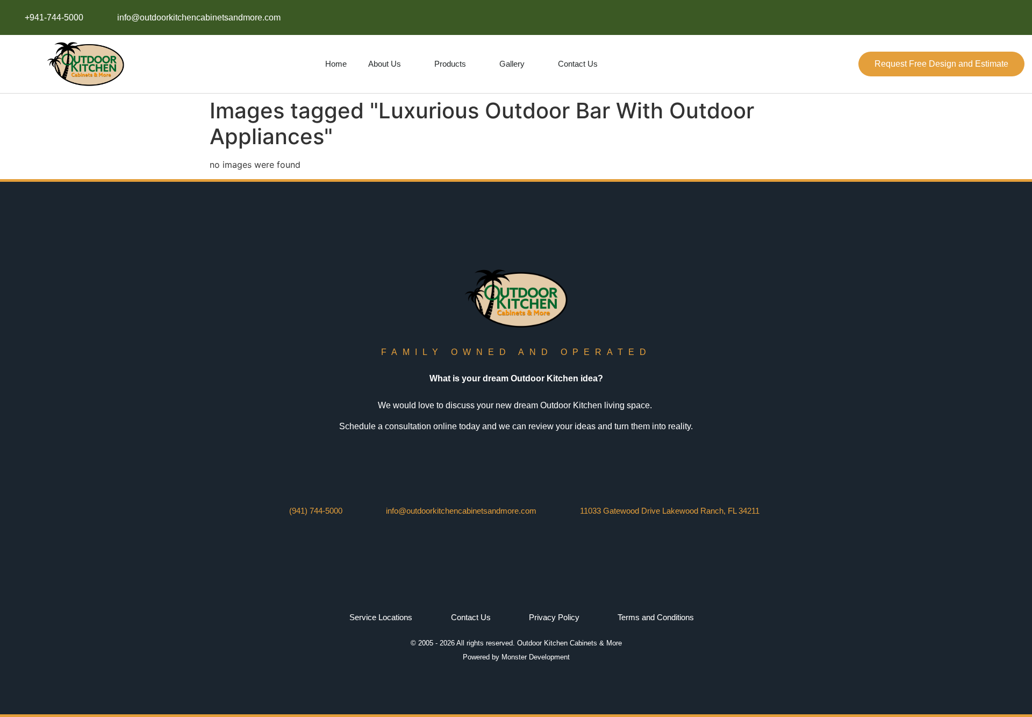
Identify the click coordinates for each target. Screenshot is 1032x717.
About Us (384, 63)
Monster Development (535, 657)
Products (450, 63)
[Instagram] (941, 17)
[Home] (990, 17)
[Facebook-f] (917, 17)
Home (336, 63)
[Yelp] (1013, 17)
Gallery (512, 63)
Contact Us (578, 63)
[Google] (966, 17)
